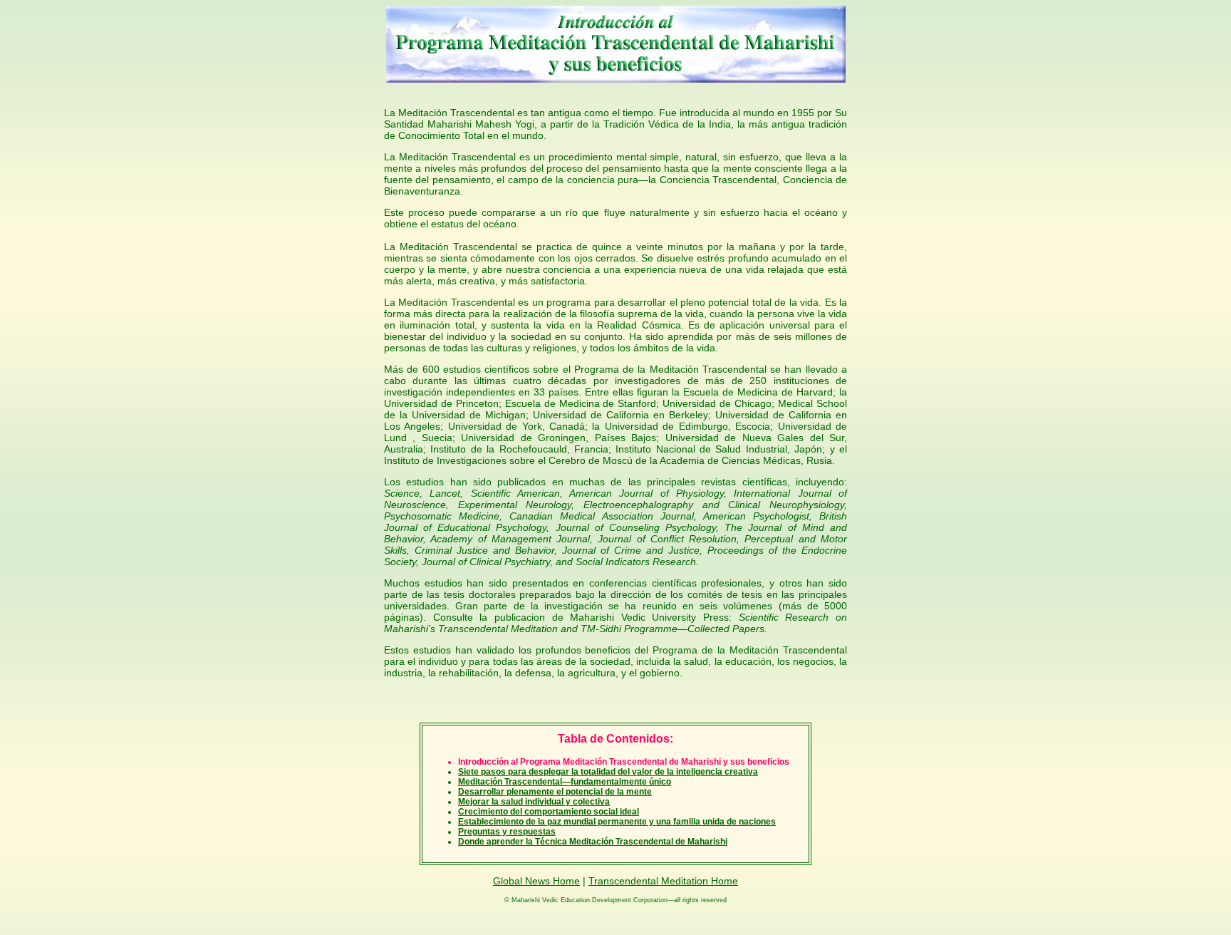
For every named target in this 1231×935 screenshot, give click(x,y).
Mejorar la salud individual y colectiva (534, 802)
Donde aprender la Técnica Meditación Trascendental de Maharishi (592, 842)
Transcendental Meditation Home (663, 881)
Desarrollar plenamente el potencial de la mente (555, 792)
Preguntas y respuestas (507, 832)
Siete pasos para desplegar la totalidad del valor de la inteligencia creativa (608, 772)
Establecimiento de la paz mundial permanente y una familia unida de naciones (617, 822)
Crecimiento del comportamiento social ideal (548, 812)
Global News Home (536, 881)
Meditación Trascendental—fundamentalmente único (564, 782)
